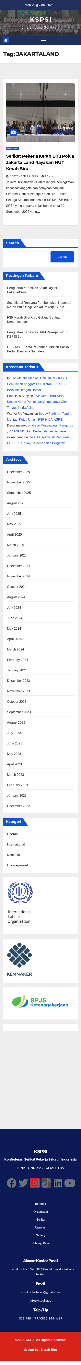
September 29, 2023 (24, 176)
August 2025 (16, 503)
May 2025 (14, 524)
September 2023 (19, 712)
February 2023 (17, 785)
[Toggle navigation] (43, 40)
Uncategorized (17, 865)
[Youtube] (70, 1183)
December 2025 (18, 472)
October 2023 (16, 701)
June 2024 (14, 618)
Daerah (12, 834)
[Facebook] (12, 1183)
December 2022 (18, 806)
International (16, 844)
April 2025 (14, 534)
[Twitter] (23, 1183)
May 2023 (14, 753)
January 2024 (17, 670)
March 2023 (15, 774)
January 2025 (17, 555)
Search (12, 243)
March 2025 (15, 545)
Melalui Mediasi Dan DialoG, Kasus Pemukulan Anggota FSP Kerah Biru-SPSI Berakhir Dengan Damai (37, 384)
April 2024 (14, 639)
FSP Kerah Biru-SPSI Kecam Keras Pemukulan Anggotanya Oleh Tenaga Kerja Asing (37, 401)
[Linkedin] (58, 1183)
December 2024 (18, 566)
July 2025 (14, 513)
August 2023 (16, 722)
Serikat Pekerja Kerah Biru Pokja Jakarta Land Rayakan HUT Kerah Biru (40, 162)
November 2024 (18, 576)
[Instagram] (35, 1183)
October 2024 (16, 586)
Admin (49, 176)
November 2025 (18, 482)
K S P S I (40, 19)
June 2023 (14, 743)
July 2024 (14, 607)
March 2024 (15, 649)
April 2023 (14, 764)
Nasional (12, 148)
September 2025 (19, 492)
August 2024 (16, 597)
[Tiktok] (46, 1183)
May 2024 (14, 628)
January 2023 (17, 795)
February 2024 (17, 660)
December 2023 (18, 680)
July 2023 (14, 733)
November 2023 (18, 691)
